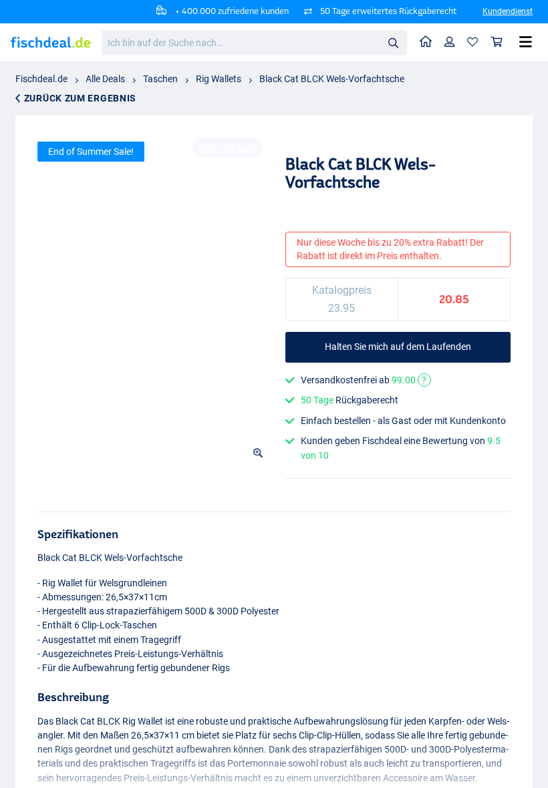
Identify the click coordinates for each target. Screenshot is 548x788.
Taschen (160, 78)
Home (426, 42)
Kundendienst (508, 11)
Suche (393, 42)
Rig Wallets (218, 78)
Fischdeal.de (41, 78)
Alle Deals (105, 78)
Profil (449, 42)
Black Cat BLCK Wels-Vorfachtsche (331, 78)
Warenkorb (497, 42)
